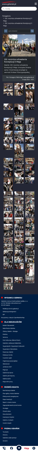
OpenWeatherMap (19, 318)
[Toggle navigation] (36, 4)
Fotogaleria (6, 16)
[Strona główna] (4, 448)
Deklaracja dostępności (9, 312)
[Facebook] (11, 448)
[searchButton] (32, 31)
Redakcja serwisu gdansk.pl (11, 309)
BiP (4, 314)
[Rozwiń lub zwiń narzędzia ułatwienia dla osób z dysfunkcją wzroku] (33, 448)
